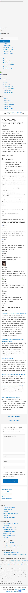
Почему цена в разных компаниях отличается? (14, 313)
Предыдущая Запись (14, 416)
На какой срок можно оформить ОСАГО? (12, 386)
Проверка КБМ (5, 491)
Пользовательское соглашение (19, 560)
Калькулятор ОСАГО (8, 49)
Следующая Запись (14, 420)
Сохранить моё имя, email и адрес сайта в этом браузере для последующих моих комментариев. (14, 474)
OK (20, 591)
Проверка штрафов (8, 53)
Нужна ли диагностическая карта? (11, 397)
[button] (14, 57)
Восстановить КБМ (8, 47)
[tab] (14, 314)
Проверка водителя (7, 498)
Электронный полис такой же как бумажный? (13, 374)
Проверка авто (7, 51)
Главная (5, 43)
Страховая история (7, 494)
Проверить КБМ (7, 45)
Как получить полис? (7, 358)
